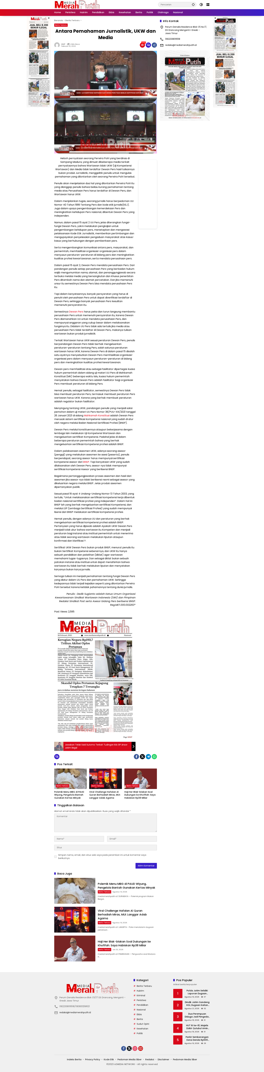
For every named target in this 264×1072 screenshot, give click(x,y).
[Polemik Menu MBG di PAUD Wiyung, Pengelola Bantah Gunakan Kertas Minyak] (70, 779)
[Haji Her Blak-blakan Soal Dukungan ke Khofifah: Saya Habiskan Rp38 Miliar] (140, 779)
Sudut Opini (143, 1023)
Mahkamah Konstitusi (97, 415)
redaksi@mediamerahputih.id (181, 45)
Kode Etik (109, 1059)
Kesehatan (142, 1028)
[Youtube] (140, 1048)
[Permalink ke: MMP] (57, 45)
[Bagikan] (154, 45)
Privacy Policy (92, 1059)
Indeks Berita (74, 1059)
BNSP (86, 462)
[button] (193, 4)
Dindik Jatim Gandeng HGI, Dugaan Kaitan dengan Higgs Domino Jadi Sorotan (197, 1004)
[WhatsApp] (154, 756)
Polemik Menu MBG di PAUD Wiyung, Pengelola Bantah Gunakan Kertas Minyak (69, 795)
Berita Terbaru (61, 25)
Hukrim (140, 990)
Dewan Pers (76, 311)
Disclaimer (163, 1059)
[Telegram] (148, 756)
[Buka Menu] (208, 4)
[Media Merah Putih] (77, 4)
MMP (63, 44)
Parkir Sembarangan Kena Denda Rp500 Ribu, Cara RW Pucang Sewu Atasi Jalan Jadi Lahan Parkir (197, 1039)
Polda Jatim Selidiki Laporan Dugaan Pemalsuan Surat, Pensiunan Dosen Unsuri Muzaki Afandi (197, 992)
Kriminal (141, 995)
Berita (140, 1019)
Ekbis (139, 1014)
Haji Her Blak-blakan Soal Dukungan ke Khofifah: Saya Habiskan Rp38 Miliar (140, 795)
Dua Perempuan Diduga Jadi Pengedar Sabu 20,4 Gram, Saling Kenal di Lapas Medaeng (197, 1015)
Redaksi (149, 1059)
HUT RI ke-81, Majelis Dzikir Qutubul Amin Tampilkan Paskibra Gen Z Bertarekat (197, 1027)
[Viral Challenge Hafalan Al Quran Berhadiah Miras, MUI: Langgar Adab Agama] (105, 779)
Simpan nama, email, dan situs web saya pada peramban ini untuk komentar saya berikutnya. (102, 856)
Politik (140, 1033)
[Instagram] (134, 1048)
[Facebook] (136, 756)
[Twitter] (142, 756)
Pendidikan (142, 1004)
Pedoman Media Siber (129, 1059)
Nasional (141, 1009)
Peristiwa (141, 1000)
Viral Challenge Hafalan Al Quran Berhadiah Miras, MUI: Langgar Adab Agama (104, 795)
